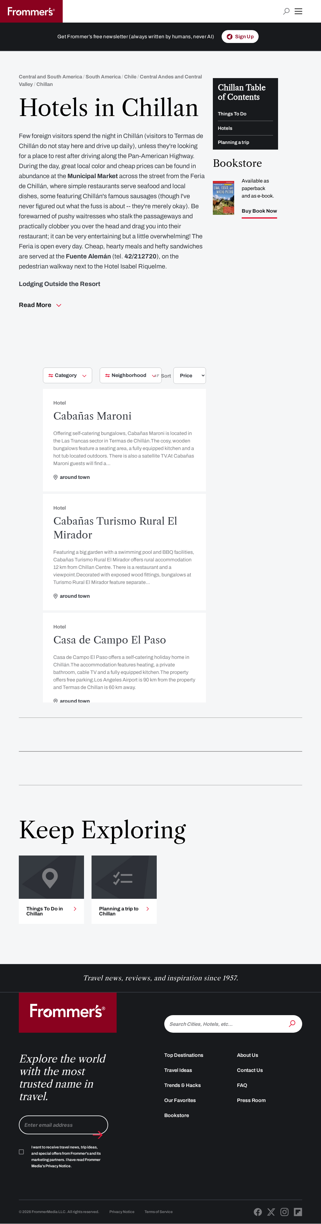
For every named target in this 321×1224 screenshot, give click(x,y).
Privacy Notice (121, 1212)
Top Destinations (183, 1055)
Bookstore (176, 1115)
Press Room (251, 1100)
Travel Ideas (178, 1070)
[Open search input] (286, 11)
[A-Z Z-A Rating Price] (178, 378)
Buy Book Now (259, 211)
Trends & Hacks (182, 1085)
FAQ (242, 1085)
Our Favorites (180, 1100)
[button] (298, 11)
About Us (247, 1055)
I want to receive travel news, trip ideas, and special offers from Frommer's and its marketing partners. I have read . (66, 1156)
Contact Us (250, 1070)
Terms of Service (159, 1212)
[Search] (292, 1023)
